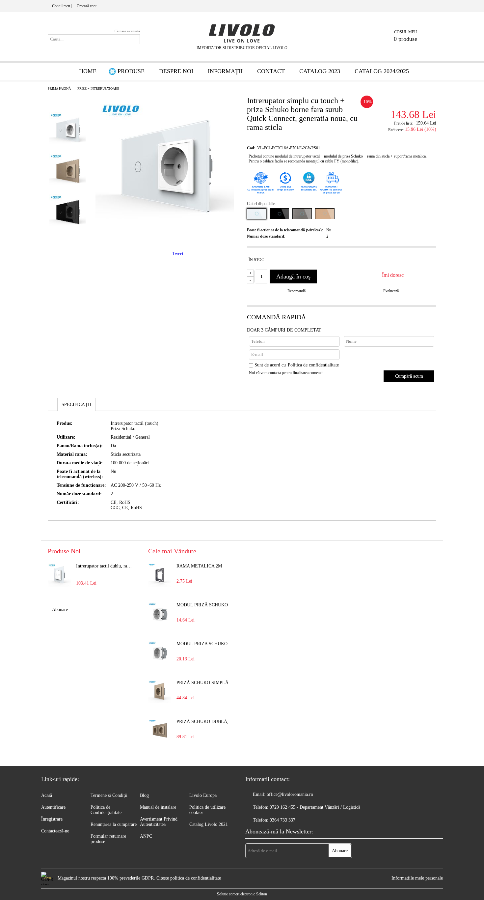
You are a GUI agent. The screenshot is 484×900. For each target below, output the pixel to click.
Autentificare (53, 807)
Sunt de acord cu (297, 365)
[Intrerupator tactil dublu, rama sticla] (59, 575)
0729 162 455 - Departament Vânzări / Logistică (315, 807)
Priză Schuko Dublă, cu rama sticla (206, 721)
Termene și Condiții (109, 795)
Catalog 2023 (319, 71)
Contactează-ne (55, 830)
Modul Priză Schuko (202, 604)
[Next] (68, 243)
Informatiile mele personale (417, 878)
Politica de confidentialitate (313, 365)
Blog (144, 795)
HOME (87, 71)
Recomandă (296, 291)
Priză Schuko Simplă (202, 682)
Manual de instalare (158, 807)
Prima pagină (59, 88)
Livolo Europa (203, 795)
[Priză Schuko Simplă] (159, 691)
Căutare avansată (127, 31)
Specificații (76, 404)
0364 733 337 (282, 820)
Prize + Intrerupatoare (98, 88)
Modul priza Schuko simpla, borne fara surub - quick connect (206, 643)
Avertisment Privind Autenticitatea (158, 822)
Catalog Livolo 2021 (208, 824)
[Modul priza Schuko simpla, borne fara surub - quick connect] (159, 652)
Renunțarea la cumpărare (114, 824)
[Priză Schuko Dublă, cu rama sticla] (159, 730)
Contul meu (61, 6)
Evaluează (391, 291)
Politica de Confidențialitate (106, 810)
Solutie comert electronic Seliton (242, 894)
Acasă (46, 795)
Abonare (60, 609)
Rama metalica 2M (199, 566)
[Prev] (67, 98)
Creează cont (86, 6)
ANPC (146, 836)
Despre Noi (176, 71)
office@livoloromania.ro (290, 794)
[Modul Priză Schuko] (159, 613)
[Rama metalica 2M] (159, 575)
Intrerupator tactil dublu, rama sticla (105, 566)
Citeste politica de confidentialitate (188, 878)
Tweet (177, 253)
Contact (271, 71)
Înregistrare (52, 819)
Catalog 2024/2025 (382, 71)
